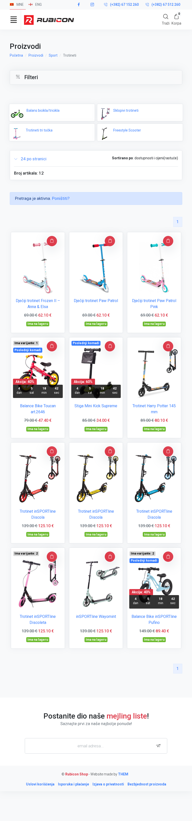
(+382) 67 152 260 (124, 5)
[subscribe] (159, 746)
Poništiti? (61, 198)
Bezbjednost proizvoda (147, 784)
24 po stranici (33, 158)
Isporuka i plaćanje (73, 784)
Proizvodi (35, 55)
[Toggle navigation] (13, 20)
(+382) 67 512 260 (166, 5)
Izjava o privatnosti (108, 784)
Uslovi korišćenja (40, 784)
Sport (53, 55)
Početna (16, 55)
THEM (123, 774)
